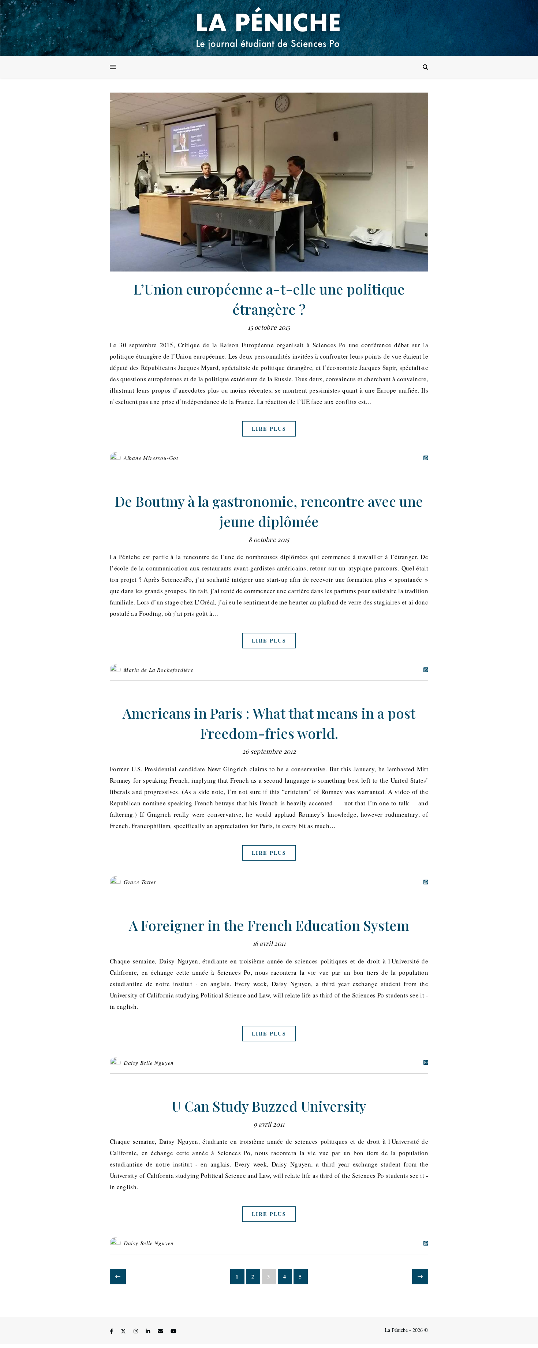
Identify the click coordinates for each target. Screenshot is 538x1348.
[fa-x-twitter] (124, 1331)
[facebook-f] (112, 1331)
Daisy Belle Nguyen (149, 1062)
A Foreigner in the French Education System (269, 925)
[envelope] (161, 1331)
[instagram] (136, 1331)
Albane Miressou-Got (151, 457)
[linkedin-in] (149, 1331)
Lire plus (269, 429)
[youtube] (173, 1331)
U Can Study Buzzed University (269, 1106)
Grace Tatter (140, 881)
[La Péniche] (269, 28)
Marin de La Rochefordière (159, 669)
